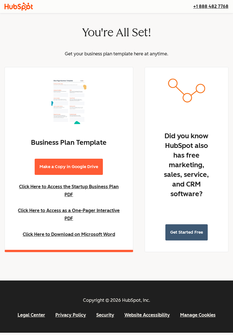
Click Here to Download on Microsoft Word (69, 234)
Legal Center (31, 315)
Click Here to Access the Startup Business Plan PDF (69, 190)
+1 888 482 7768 (210, 6)
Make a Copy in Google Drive (68, 166)
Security (105, 315)
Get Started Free (186, 232)
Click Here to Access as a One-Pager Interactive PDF (69, 214)
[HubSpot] (19, 6)
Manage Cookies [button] (198, 315)
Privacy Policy (70, 315)
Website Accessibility (147, 315)
